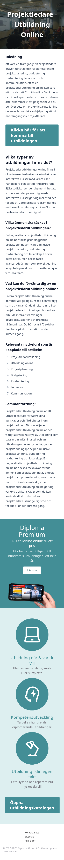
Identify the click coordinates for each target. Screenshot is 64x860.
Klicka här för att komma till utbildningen (28, 135)
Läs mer (32, 570)
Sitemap (29, 836)
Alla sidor (30, 840)
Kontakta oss (32, 832)
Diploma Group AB (28, 848)
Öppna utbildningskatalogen (32, 805)
